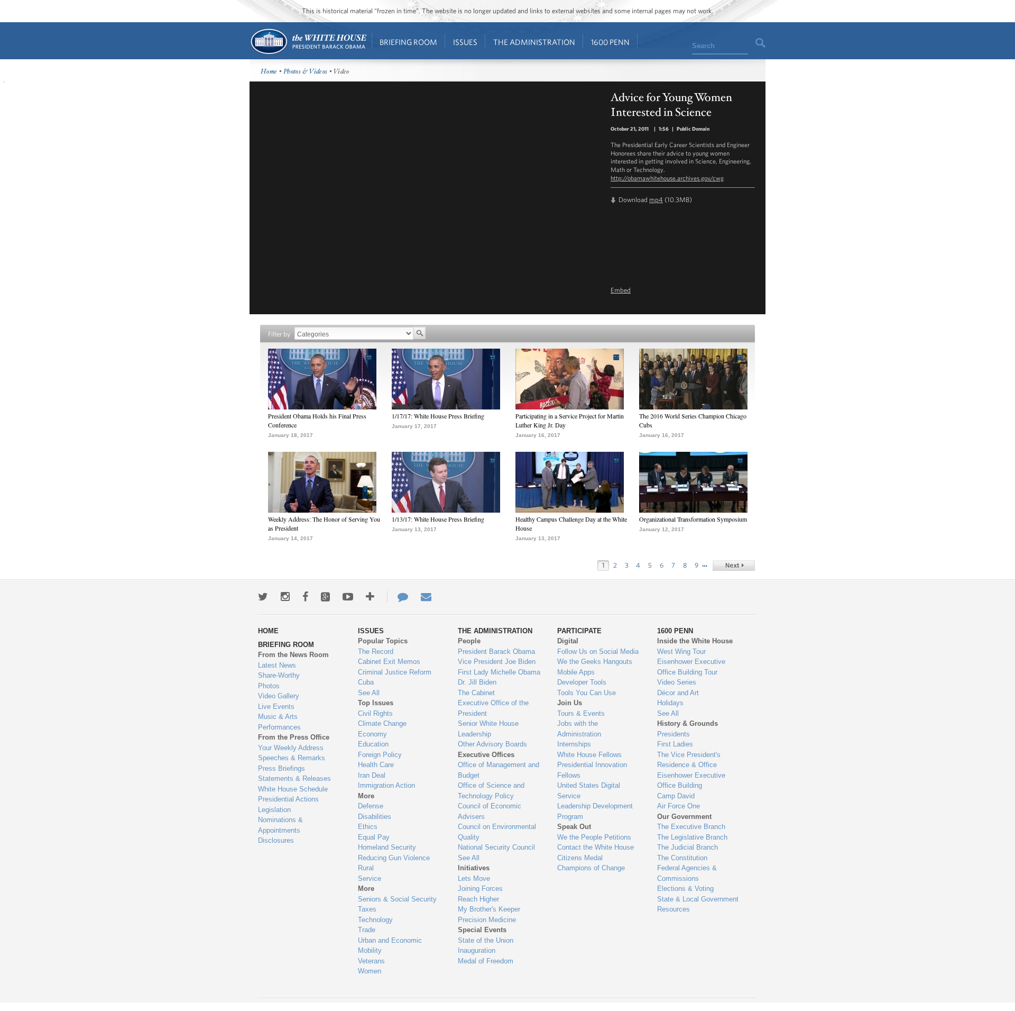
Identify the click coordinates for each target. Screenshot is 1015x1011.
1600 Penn (610, 42)
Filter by (279, 334)
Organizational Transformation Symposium (693, 519)
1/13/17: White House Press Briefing (438, 519)
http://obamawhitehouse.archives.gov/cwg (667, 177)
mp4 (656, 200)
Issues (465, 42)
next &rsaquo (734, 565)
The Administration (534, 42)
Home (308, 42)
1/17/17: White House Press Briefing (438, 416)
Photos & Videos (305, 71)
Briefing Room (408, 42)
